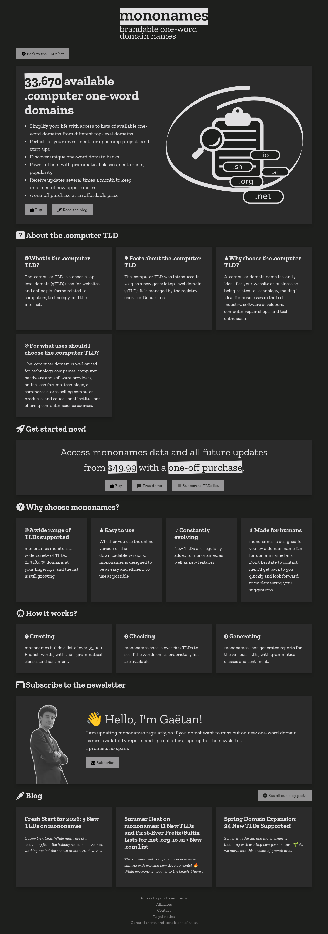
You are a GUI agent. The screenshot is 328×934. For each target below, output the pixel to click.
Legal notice (164, 916)
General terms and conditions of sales (164, 922)
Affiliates (164, 904)
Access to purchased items (164, 898)
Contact (164, 910)
